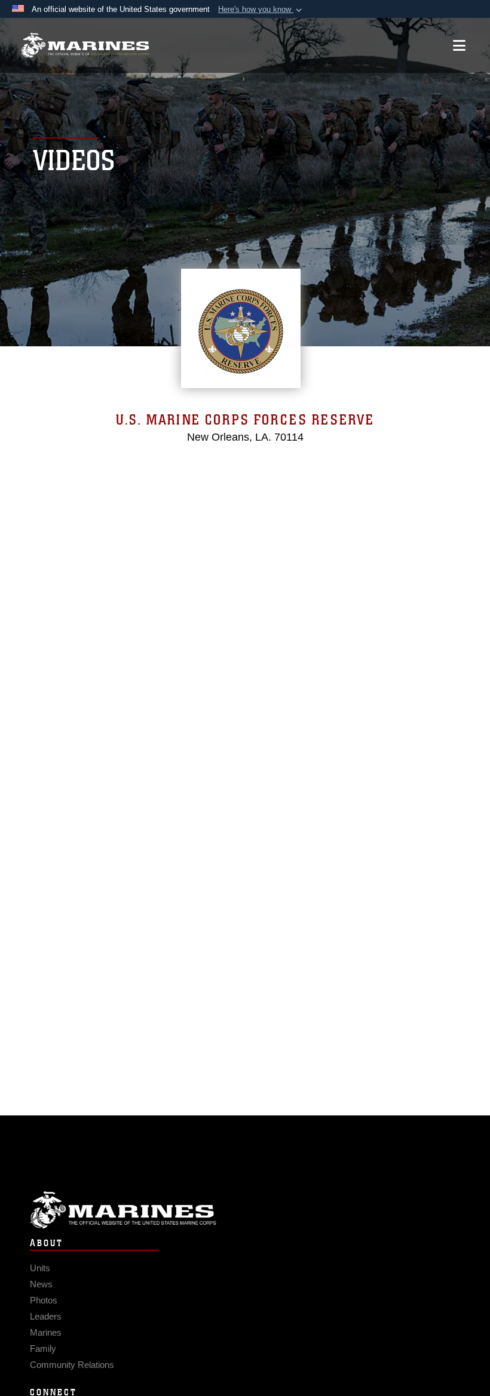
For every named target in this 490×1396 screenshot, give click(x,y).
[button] (261, 10)
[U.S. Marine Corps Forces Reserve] (85, 46)
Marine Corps (245, 1210)
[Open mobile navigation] (459, 45)
